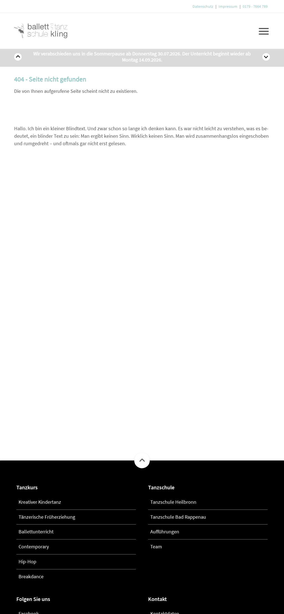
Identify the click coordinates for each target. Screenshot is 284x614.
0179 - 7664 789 (255, 6)
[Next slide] (266, 57)
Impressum (228, 6)
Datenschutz (202, 6)
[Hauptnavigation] (264, 31)
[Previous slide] (18, 57)
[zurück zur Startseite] (44, 31)
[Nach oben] (142, 460)
